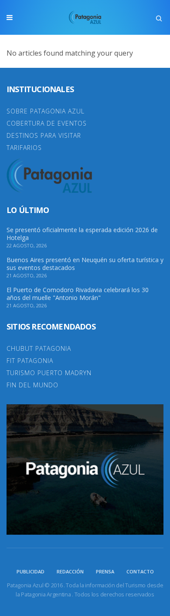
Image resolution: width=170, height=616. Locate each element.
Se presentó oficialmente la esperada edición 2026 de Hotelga (82, 234)
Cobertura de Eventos (47, 123)
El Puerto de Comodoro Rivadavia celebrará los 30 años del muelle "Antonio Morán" (78, 294)
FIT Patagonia (30, 360)
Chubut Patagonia (39, 348)
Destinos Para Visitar (44, 135)
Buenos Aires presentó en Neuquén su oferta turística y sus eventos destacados (85, 264)
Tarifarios (24, 147)
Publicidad (30, 571)
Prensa (105, 571)
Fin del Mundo (32, 385)
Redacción (70, 571)
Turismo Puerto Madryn (49, 373)
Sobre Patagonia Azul (46, 111)
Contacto (140, 571)
